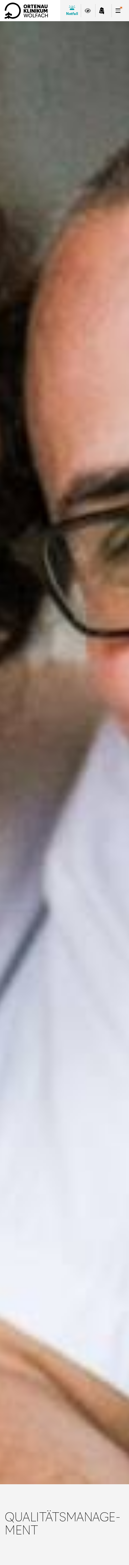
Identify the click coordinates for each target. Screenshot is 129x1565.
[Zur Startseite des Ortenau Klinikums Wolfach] (26, 10)
